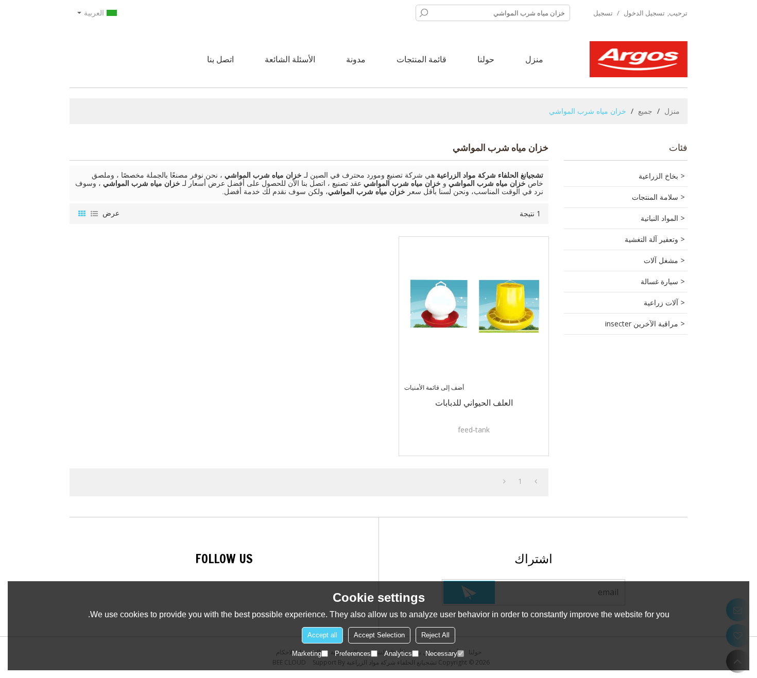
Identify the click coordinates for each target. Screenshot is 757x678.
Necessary (441, 653)
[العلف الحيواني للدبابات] (473, 311)
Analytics (398, 653)
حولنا (485, 59)
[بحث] (424, 13)
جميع (645, 111)
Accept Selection (379, 635)
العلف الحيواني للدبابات (474, 402)
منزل (534, 59)
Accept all (322, 635)
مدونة (356, 59)
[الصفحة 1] (535, 481)
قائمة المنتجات (421, 59)
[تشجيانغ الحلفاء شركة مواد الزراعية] (638, 59)
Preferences (353, 653)
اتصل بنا (220, 59)
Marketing (306, 653)
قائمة (94, 213)
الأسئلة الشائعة (290, 59)
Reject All (435, 635)
